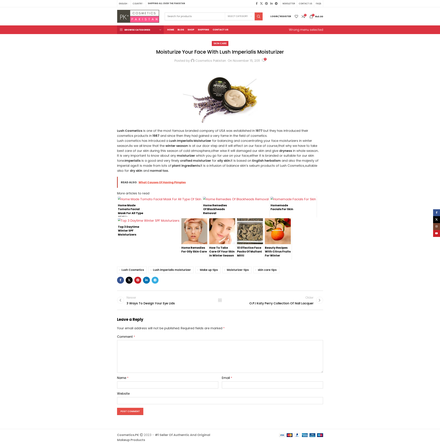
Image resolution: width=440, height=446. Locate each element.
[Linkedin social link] (271, 3)
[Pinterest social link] (266, 3)
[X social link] (261, 3)
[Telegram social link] (276, 3)
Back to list (220, 300)
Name (122, 378)
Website (123, 393)
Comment (126, 336)
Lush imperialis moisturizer (172, 270)
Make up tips (209, 270)
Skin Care (220, 43)
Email (227, 378)
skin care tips (267, 270)
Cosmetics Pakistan (210, 60)
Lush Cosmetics (133, 270)
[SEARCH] (259, 16)
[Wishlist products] (296, 16)
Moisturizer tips (238, 270)
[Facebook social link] (257, 3)
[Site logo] (138, 16)
